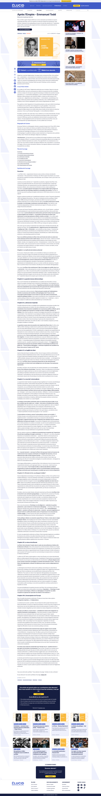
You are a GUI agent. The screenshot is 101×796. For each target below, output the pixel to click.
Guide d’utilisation (34, 790)
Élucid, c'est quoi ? (34, 788)
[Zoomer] (15, 75)
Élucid (58, 33)
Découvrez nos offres (66, 1)
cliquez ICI (43, 674)
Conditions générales (51, 788)
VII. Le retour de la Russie (23, 163)
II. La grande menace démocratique (25, 155)
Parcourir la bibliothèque (24, 29)
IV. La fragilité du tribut (22, 158)
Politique (39, 10)
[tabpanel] (38, 372)
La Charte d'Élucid (50, 790)
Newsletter (64, 784)
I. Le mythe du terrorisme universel (25, 153)
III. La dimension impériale (23, 156)
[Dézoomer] (15, 77)
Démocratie (69, 10)
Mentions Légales (50, 784)
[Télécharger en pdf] (15, 72)
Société (60, 10)
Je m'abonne (39, 64)
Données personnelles (51, 786)
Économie (29, 10)
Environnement (50, 10)
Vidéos (65, 5)
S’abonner (39, 694)
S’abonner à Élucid (65, 786)
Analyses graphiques (48, 5)
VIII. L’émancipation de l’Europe (24, 165)
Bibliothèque (58, 5)
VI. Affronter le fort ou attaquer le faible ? (26, 162)
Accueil (32, 5)
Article (15, 749)
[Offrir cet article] (15, 69)
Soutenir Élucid (65, 788)
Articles (39, 5)
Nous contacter (34, 784)
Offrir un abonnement (66, 790)
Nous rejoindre (34, 786)
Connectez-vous (41, 708)
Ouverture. (19, 151)
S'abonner (50, 776)
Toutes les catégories (17, 10)
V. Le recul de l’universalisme (24, 160)
